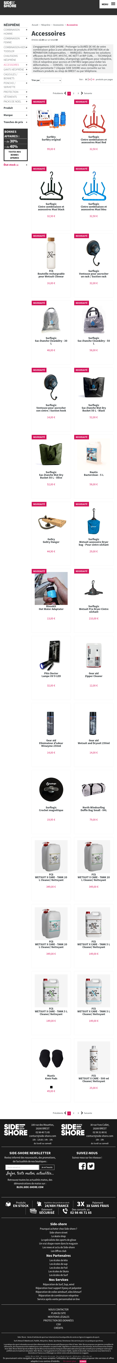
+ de (11, 141)
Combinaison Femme (12, 40)
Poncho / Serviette (9, 85)
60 (90, 79)
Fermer (83, 1361)
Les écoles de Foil (58, 1267)
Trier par (36, 80)
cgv (58, 1324)
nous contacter (58, 1309)
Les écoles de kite (59, 1260)
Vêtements (10, 96)
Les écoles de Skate (58, 1271)
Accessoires (11, 64)
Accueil (35, 24)
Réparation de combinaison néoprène (58, 1295)
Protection (11, 92)
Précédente (58, 93)
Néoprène (12, 25)
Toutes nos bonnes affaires (15, 154)
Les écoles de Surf (58, 1275)
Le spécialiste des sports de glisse (58, 1240)
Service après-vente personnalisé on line (58, 1299)
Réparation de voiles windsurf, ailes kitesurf (58, 1292)
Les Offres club (58, 1251)
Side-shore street (58, 1232)
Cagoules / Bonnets (10, 76)
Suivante (88, 93)
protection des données (58, 1320)
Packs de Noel (12, 101)
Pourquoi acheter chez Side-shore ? (58, 1228)
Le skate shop (58, 1236)
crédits (58, 1328)
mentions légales (58, 1316)
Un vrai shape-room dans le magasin (58, 1243)
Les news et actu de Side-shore (59, 1247)
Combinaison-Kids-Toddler (15, 49)
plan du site (58, 1313)
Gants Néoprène (14, 69)
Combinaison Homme (12, 31)
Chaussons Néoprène (11, 58)
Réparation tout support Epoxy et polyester (59, 1288)
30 (86, 79)
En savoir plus (69, 1361)
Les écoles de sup (58, 1264)
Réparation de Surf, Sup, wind (58, 1284)
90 (93, 79)
